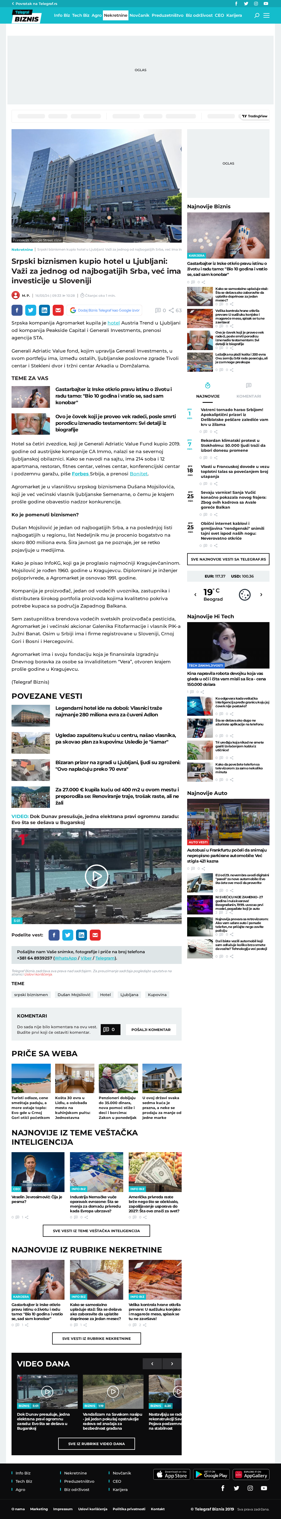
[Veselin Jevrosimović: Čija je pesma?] (38, 1172)
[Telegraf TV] (265, 3)
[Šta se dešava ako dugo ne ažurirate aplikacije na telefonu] (200, 728)
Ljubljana (129, 994)
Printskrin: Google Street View (37, 240)
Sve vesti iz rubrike (96, 1338)
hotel (114, 323)
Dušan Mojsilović (74, 994)
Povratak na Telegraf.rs (36, 3)
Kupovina (157, 994)
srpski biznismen (31, 994)
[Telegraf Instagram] (256, 3)
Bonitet (139, 473)
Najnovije (209, 206)
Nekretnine (22, 249)
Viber (86, 958)
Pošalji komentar (151, 1029)
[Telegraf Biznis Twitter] (246, 3)
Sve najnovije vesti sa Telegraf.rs (228, 559)
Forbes (81, 473)
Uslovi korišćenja (38, 974)
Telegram (105, 958)
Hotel (105, 994)
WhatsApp (66, 958)
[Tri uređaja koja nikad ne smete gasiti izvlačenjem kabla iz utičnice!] (200, 750)
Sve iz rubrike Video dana (96, 1444)
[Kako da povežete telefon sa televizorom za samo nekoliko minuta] (200, 772)
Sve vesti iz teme (96, 1231)
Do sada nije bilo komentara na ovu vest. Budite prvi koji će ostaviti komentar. (57, 1029)
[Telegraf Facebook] (236, 3)
